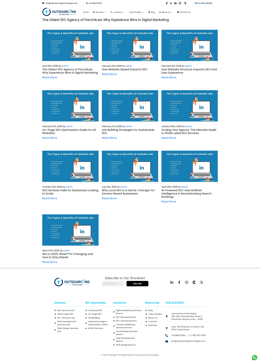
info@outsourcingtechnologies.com (62, 3)
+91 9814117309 (95, 3)
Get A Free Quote (203, 3)
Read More (49, 77)
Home (86, 12)
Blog (153, 12)
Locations (117, 12)
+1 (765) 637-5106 (197, 335)
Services (99, 12)
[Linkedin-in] (171, 282)
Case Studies (135, 12)
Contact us (185, 12)
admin (65, 65)
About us (166, 12)
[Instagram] (186, 282)
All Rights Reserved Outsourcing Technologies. (139, 355)
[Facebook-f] (179, 282)
